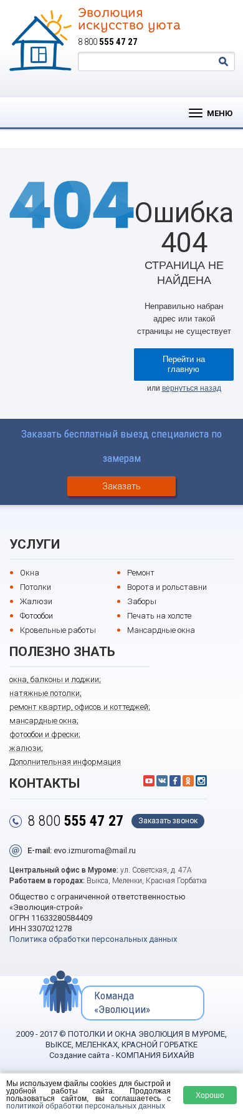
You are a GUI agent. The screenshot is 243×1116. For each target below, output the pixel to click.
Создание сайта (79, 1055)
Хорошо (210, 1095)
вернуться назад (191, 388)
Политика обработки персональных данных (93, 939)
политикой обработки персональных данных (85, 1106)
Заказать (121, 486)
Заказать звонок (168, 820)
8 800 (108, 41)
